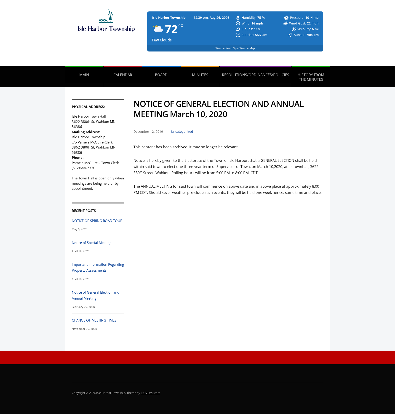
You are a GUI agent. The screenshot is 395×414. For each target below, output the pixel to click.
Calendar (122, 74)
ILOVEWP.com (150, 393)
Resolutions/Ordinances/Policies (255, 74)
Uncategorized (182, 131)
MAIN (84, 74)
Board (161, 74)
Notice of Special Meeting (91, 242)
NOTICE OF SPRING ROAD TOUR (97, 220)
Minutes (200, 74)
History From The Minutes (311, 77)
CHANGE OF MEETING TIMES (94, 320)
